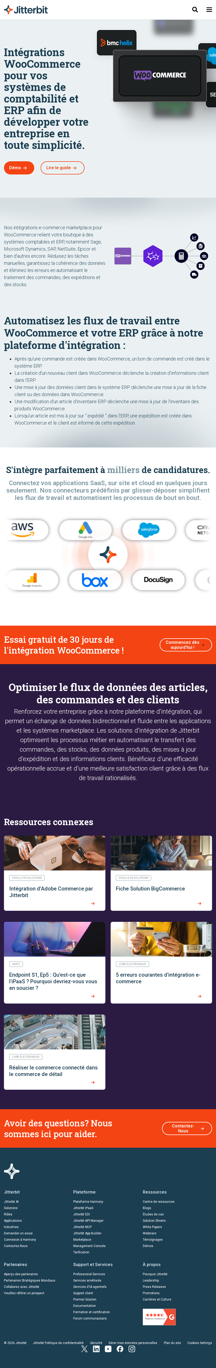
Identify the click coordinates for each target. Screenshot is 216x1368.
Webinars (149, 1233)
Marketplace (82, 1240)
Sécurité (96, 1343)
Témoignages (153, 1240)
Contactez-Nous (183, 1128)
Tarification (81, 1252)
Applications (13, 1221)
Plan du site (172, 1343)
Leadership (151, 1280)
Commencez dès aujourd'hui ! (182, 645)
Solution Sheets (154, 1221)
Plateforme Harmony (88, 1202)
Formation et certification (91, 1312)
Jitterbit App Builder (87, 1233)
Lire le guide (58, 167)
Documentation (84, 1306)
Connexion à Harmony (20, 1240)
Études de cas (153, 1214)
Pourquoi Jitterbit (155, 1274)
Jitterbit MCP (82, 1227)
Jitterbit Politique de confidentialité (58, 1343)
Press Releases (154, 1287)
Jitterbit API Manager (88, 1221)
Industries (11, 1227)
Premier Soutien (84, 1299)
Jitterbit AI (11, 1202)
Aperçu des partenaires (21, 1274)
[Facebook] (120, 1348)
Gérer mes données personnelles (133, 1343)
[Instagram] (132, 1348)
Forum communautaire (90, 1318)
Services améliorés (87, 1280)
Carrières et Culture (157, 1299)
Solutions (11, 1208)
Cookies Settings (199, 1343)
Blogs (147, 1208)
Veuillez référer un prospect (24, 1293)
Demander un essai (18, 1233)
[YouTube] (108, 1348)
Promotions (151, 1293)
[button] (209, 9)
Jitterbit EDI (81, 1214)
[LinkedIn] (96, 1348)
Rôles (8, 1214)
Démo (15, 167)
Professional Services (89, 1274)
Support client (83, 1293)
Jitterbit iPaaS (83, 1208)
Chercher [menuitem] (195, 9)
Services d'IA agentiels (90, 1287)
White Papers (152, 1227)
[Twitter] (84, 1348)
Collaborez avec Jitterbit (21, 1287)
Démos (148, 1246)
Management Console (89, 1246)
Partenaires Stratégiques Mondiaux (29, 1280)
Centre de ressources (159, 1202)
